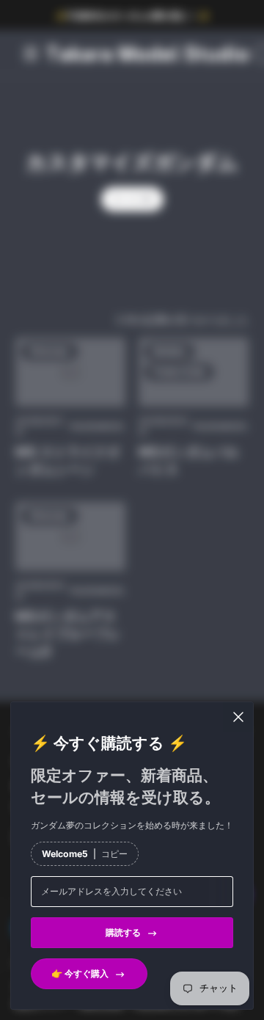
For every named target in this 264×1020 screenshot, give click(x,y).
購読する (123, 932)
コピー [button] (114, 853)
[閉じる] (238, 717)
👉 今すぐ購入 (80, 973)
